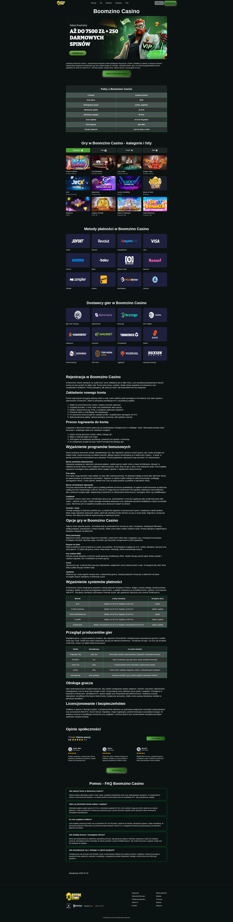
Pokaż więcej (116, 770)
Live (102, 150)
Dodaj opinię (156, 738)
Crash (128, 150)
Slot (153, 150)
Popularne (76, 150)
